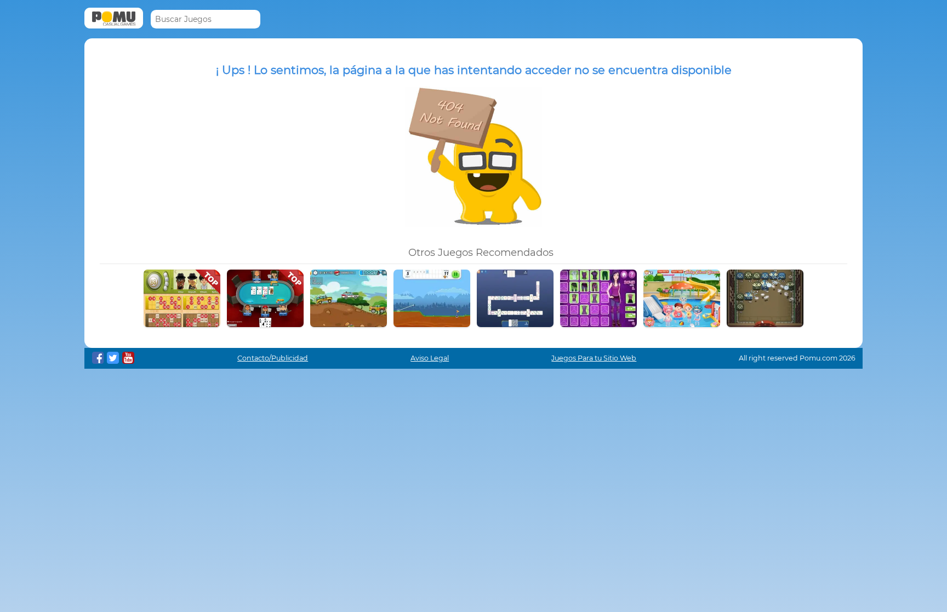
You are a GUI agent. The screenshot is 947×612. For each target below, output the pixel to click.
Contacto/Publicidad (272, 358)
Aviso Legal (429, 358)
